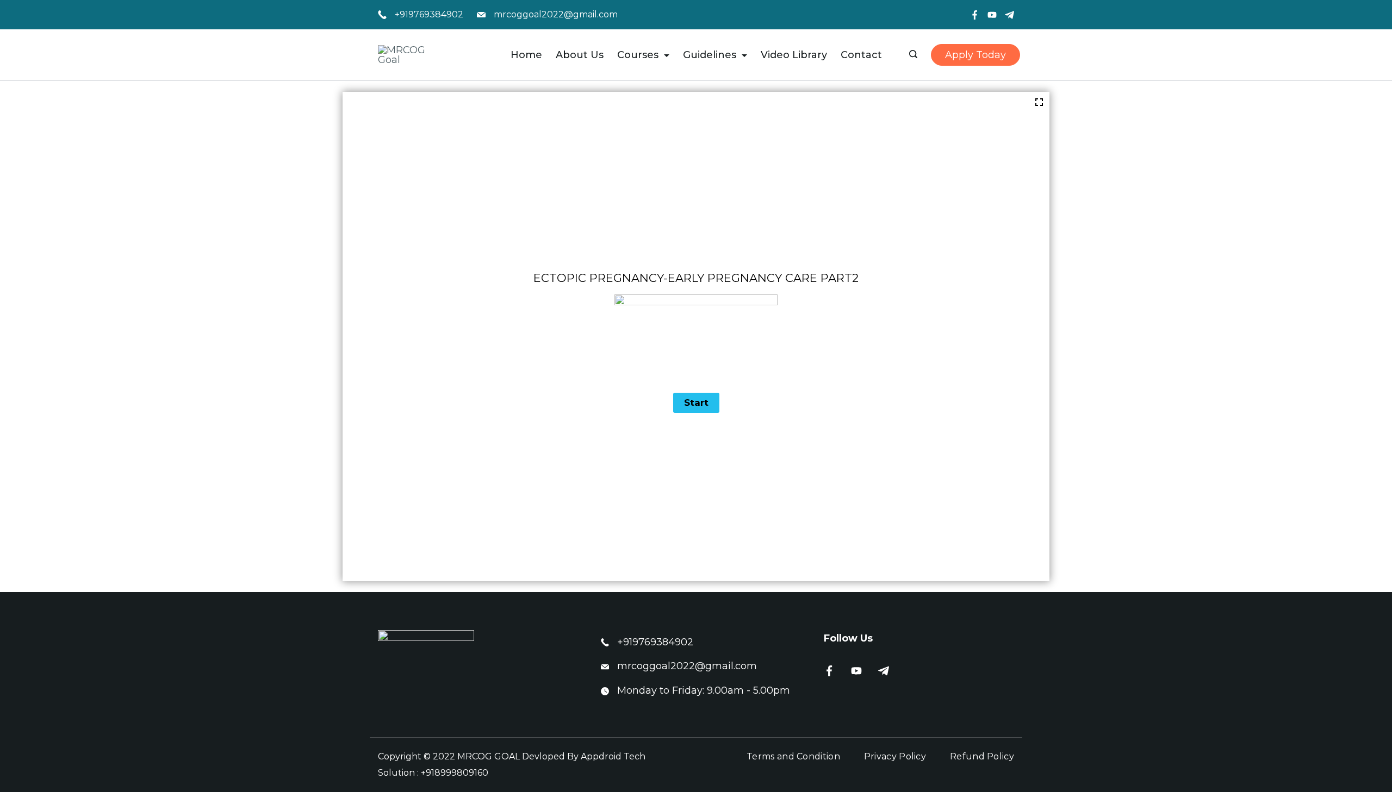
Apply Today (975, 55)
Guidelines (709, 55)
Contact (861, 55)
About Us (580, 55)
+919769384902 (429, 14)
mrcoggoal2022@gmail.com (556, 14)
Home (526, 55)
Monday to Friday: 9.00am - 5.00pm (703, 690)
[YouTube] (992, 15)
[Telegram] (1009, 15)
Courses (637, 55)
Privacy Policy (895, 756)
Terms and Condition (793, 756)
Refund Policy (982, 756)
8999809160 (461, 773)
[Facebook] (974, 15)
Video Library (794, 55)
